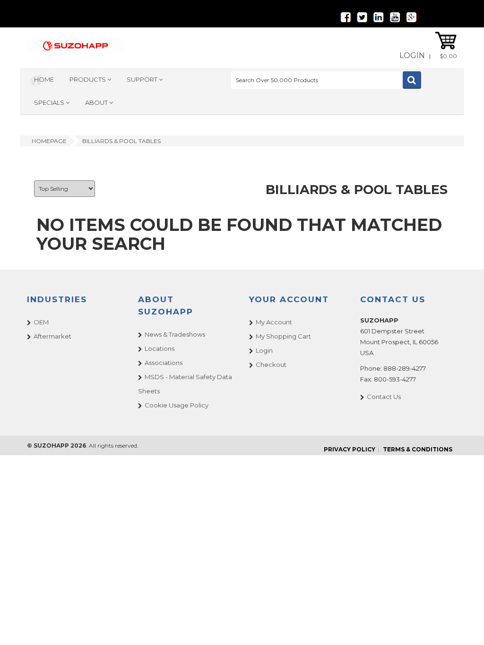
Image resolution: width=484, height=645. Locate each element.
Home (44, 79)
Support (143, 79)
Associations (163, 362)
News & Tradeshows (175, 334)
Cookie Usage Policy (176, 405)
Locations (159, 348)
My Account (274, 322)
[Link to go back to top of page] (465, 626)
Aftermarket (52, 336)
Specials (50, 102)
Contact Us (384, 396)
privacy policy (349, 449)
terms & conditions (417, 449)
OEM (41, 322)
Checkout (271, 364)
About (97, 102)
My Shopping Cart (283, 336)
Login (412, 55)
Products (88, 79)
